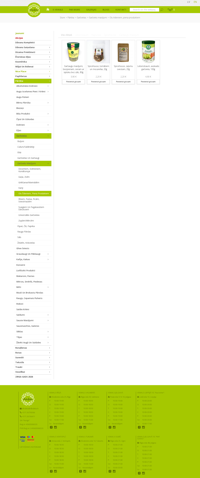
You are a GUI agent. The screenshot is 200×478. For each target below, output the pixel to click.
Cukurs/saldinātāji (25, 146)
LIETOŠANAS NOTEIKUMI (30, 447)
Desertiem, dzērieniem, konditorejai (29, 170)
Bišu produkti (23, 113)
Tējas (19, 337)
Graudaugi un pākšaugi (28, 253)
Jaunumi (19, 33)
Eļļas (18, 130)
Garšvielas (81, 17)
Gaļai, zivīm (24, 176)
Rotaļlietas (21, 347)
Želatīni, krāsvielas (26, 242)
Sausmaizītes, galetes (27, 326)
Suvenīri (19, 357)
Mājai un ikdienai (24, 66)
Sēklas (19, 331)
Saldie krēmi (22, 309)
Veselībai (20, 371)
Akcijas (19, 38)
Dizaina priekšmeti (25, 52)
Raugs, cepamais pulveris (29, 298)
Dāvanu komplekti (25, 42)
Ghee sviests (22, 248)
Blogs (106, 9)
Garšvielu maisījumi (98, 17)
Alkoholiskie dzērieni (26, 86)
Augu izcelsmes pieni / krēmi (30, 91)
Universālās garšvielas (29, 215)
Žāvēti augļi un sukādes (28, 342)
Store (62, 17)
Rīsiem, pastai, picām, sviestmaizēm (28, 200)
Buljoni (20, 141)
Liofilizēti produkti (25, 270)
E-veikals (58, 9)
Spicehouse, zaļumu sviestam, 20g (123, 68)
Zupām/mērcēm (26, 220)
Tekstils (19, 362)
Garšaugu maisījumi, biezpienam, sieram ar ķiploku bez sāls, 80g (73, 69)
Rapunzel (96, 35)
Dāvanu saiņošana (25, 47)
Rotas (18, 352)
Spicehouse (110, 35)
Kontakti (121, 9)
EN (195, 2)
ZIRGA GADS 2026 (24, 376)
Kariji (20, 187)
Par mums (74, 9)
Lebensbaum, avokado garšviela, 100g (148, 68)
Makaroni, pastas (25, 276)
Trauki (18, 367)
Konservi (20, 265)
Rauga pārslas (24, 231)
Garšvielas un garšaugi (28, 158)
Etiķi (19, 152)
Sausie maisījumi (25, 320)
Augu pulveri (22, 97)
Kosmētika (21, 61)
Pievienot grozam (73, 81)
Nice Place (20, 71)
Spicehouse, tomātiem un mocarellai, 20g (98, 68)
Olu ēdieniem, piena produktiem (33, 193)
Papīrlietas (21, 76)
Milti (18, 287)
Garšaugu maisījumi (129, 35)
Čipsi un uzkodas (25, 119)
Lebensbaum (81, 35)
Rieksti (19, 303)
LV (188, 2)
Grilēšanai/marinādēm (28, 182)
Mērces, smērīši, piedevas (29, 281)
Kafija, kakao (23, 259)
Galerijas (91, 9)
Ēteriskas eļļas (23, 56)
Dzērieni (20, 124)
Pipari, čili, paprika (26, 226)
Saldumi (20, 314)
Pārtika (71, 17)
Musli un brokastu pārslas (29, 292)
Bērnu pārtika (23, 102)
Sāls (19, 237)
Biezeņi (20, 108)
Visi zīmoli (66, 35)
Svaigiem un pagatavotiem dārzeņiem (31, 208)
